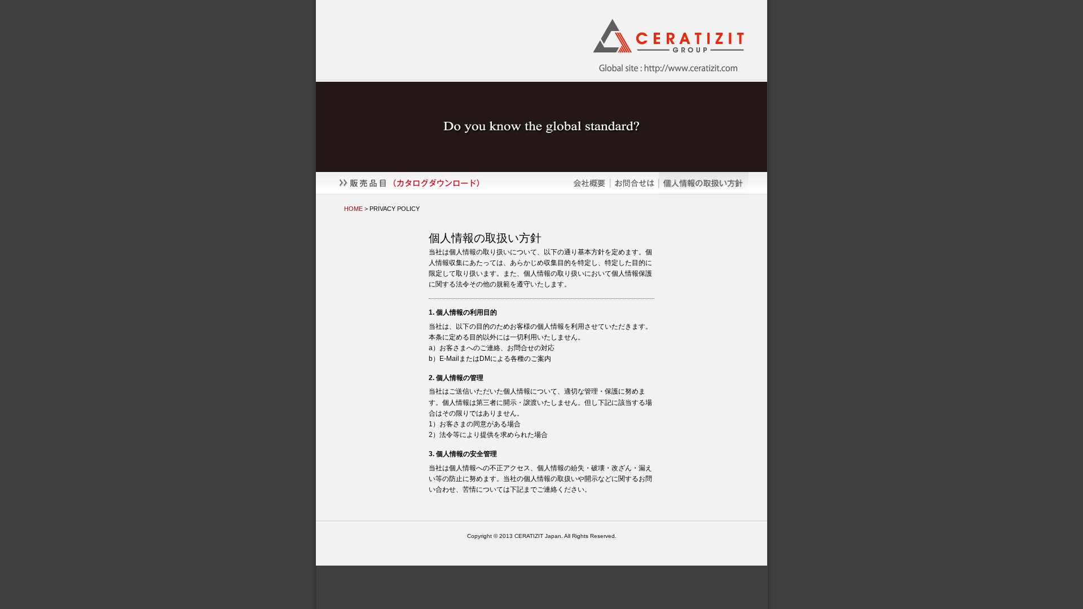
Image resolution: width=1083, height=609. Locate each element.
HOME (353, 208)
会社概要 (589, 183)
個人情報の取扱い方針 (713, 183)
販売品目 (442, 183)
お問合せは (634, 183)
